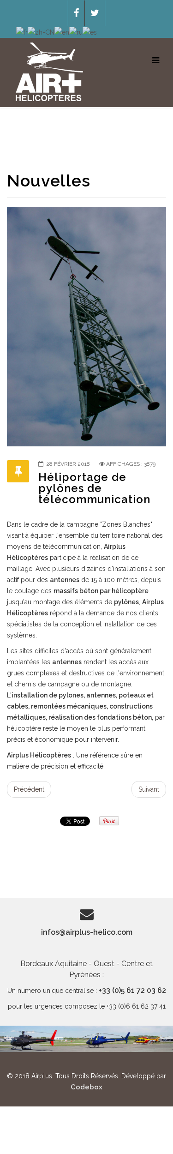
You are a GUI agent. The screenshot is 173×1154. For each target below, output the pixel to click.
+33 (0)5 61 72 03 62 (132, 990)
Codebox (86, 1087)
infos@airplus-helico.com (86, 932)
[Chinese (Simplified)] (41, 32)
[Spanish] (90, 32)
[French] (22, 32)
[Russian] (76, 32)
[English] (61, 32)
